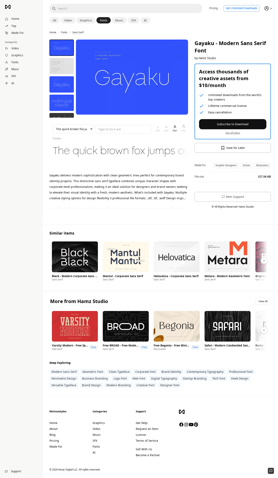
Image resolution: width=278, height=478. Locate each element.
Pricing (213, 8)
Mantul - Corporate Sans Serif (123, 276)
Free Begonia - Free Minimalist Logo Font (172, 345)
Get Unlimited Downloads (241, 8)
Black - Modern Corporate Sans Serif (75, 276)
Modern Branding (118, 385)
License (141, 435)
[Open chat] (271, 471)
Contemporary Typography (205, 372)
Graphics (99, 423)
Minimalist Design (63, 378)
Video (96, 429)
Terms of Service (147, 441)
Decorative (160, 349)
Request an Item (147, 429)
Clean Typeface (119, 372)
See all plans (232, 133)
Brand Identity (171, 372)
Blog (52, 435)
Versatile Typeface (63, 385)
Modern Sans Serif (64, 372)
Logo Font (120, 378)
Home (52, 32)
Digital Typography (164, 378)
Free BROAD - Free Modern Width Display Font (121, 345)
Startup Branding (195, 378)
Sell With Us (144, 449)
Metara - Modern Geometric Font (227, 276)
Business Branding (95, 378)
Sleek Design (239, 378)
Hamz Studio (207, 58)
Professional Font (241, 372)
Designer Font (169, 385)
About (53, 429)
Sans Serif (78, 32)
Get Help (142, 423)
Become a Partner (148, 455)
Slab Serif (57, 349)
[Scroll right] (264, 260)
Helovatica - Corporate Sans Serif (176, 276)
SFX (95, 441)
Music (97, 435)
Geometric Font (92, 372)
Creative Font (145, 385)
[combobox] (125, 8)
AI (94, 452)
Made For (55, 446)
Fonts (64, 32)
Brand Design (91, 385)
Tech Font (218, 378)
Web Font (138, 378)
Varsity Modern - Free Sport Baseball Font (70, 345)
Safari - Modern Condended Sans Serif (228, 345)
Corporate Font (145, 372)
